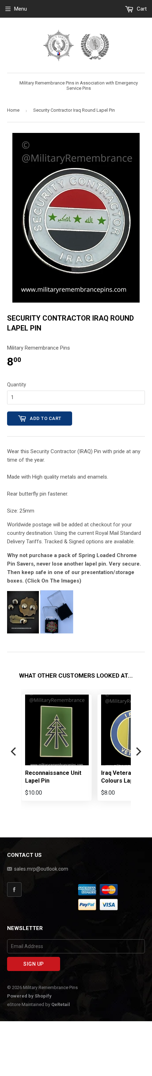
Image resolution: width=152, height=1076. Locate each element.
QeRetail (60, 1004)
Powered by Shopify (29, 996)
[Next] (138, 751)
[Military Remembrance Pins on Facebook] (41, 889)
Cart (141, 9)
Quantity (16, 384)
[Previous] (14, 751)
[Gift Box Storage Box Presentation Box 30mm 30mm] (56, 631)
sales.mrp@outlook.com (41, 869)
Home (13, 110)
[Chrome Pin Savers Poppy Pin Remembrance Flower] (23, 631)
